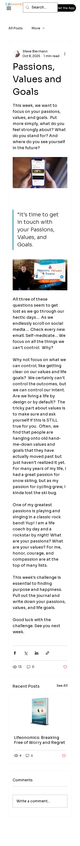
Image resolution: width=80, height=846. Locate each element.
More (36, 28)
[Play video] (40, 274)
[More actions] (64, 53)
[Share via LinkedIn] (36, 653)
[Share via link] (47, 653)
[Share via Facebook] (15, 653)
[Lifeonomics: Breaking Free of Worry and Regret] (40, 712)
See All (62, 686)
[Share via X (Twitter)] (26, 653)
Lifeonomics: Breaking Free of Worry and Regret (40, 740)
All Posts (15, 28)
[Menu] (9, 8)
